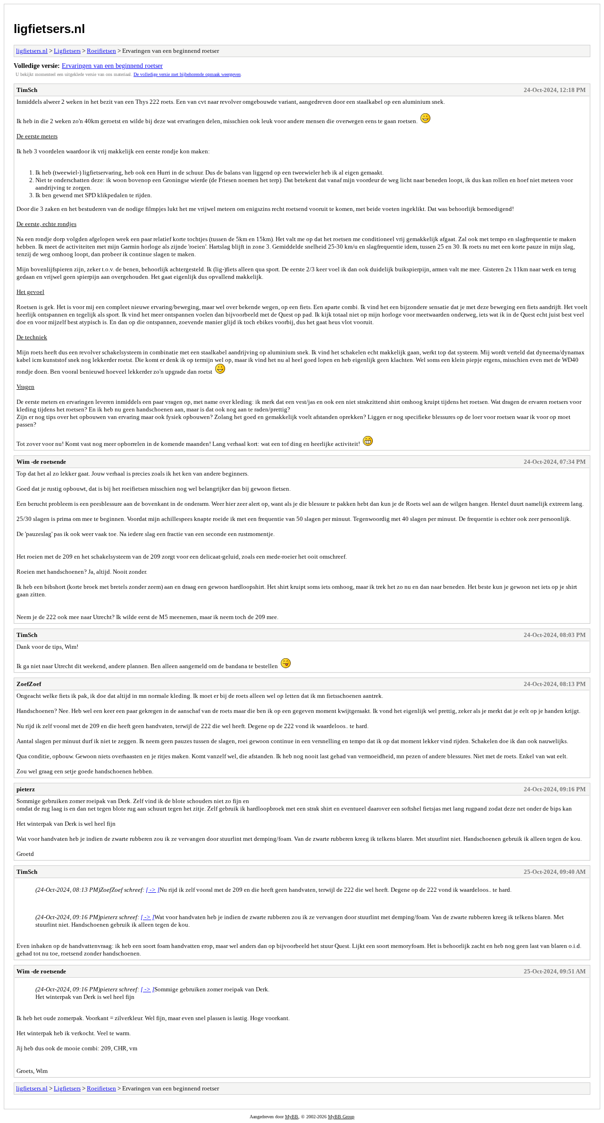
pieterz (26, 789)
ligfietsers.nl (49, 29)
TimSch (27, 89)
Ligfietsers (67, 50)
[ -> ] (152, 889)
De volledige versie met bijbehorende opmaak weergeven (187, 74)
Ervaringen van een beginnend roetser (112, 65)
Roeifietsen (101, 50)
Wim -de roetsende (41, 461)
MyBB (291, 1116)
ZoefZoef (29, 683)
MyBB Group (341, 1116)
